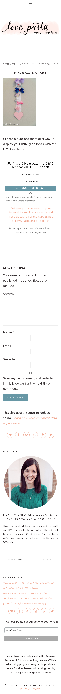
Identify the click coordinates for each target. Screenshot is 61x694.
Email (8, 345)
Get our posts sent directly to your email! (32, 621)
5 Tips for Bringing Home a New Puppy (24, 603)
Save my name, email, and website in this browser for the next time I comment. (28, 383)
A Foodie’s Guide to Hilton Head (20, 588)
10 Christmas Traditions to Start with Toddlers (28, 598)
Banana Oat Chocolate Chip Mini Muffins (25, 593)
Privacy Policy (30, 689)
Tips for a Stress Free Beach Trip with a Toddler (29, 583)
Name (8, 332)
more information (27, 201)
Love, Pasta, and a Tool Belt (30, 33)
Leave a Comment (47, 64)
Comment (11, 293)
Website (9, 359)
